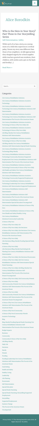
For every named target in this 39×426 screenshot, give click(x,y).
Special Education (7, 387)
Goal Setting (6, 367)
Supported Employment (9, 401)
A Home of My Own (8, 222)
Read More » (7, 67)
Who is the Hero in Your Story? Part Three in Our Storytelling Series (19, 34)
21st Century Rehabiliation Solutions (13, 98)
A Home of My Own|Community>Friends (15, 313)
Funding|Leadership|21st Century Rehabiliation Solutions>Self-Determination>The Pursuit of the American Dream (17, 361)
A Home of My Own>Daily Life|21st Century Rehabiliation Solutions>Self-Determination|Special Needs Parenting (18, 262)
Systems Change (7, 404)
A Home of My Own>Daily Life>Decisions (14, 227)
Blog (3, 319)
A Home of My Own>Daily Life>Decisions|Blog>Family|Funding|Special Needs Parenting (18, 241)
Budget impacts (7, 330)
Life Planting (6, 378)
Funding (4, 356)
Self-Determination (10, 40)
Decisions (5, 347)
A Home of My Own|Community (12, 310)
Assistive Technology (8, 316)
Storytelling (5, 398)
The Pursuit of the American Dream (13, 407)
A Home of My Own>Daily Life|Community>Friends (18, 278)
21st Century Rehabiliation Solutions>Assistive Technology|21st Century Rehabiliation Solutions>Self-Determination (19, 109)
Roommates (6, 381)
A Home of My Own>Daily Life (11, 224)
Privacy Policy (7, 419)
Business (5, 333)
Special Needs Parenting (9, 390)
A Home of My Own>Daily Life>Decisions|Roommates (18, 257)
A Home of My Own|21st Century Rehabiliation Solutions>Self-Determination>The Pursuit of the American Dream (17, 305)
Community (6, 336)
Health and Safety (7, 369)
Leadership (5, 375)
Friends (4, 353)
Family (4, 350)
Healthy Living (6, 372)
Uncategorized (6, 410)
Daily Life (5, 344)
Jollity (26, 421)
